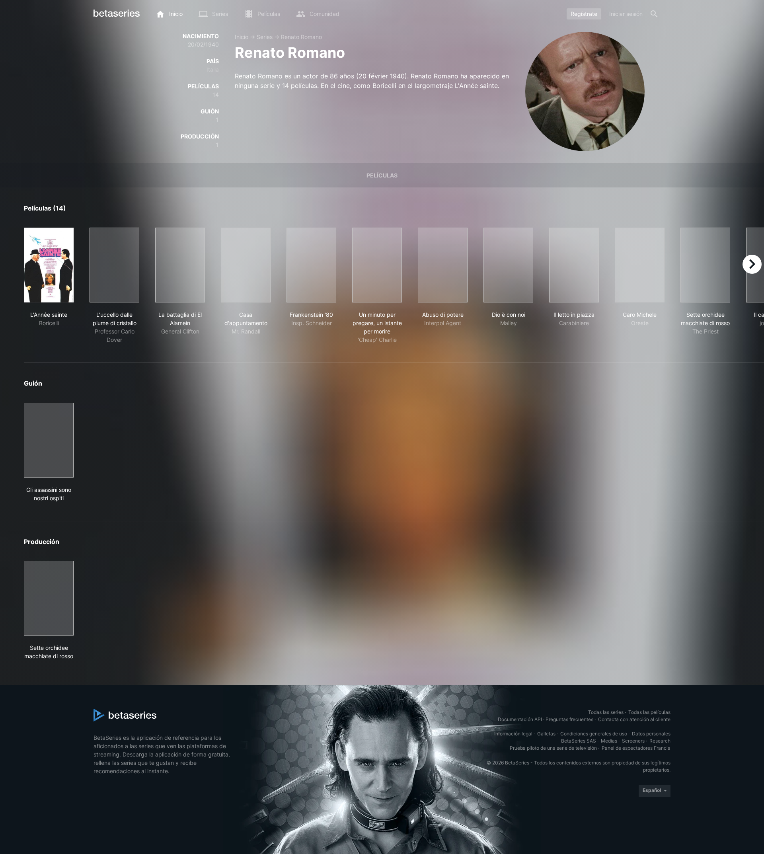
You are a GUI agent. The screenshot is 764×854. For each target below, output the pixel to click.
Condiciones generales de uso (593, 734)
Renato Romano (301, 36)
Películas (382, 175)
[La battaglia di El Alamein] (180, 265)
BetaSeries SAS (578, 741)
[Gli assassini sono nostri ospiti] (49, 440)
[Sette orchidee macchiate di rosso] (705, 265)
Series (265, 36)
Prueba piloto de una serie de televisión (553, 748)
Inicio (241, 36)
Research (659, 741)
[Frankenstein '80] (311, 265)
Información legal (513, 734)
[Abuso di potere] (443, 265)
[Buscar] (654, 14)
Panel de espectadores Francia (636, 748)
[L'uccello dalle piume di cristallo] (114, 265)
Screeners (633, 741)
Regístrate (584, 13)
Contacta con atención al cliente (634, 719)
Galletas (546, 734)
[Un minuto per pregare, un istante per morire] (377, 265)
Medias (609, 741)
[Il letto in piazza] (574, 265)
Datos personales (651, 734)
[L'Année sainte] (49, 265)
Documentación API (520, 719)
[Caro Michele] (640, 265)
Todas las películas (649, 712)
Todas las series (606, 712)
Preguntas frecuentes (569, 719)
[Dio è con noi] (508, 265)
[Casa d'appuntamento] (246, 265)
